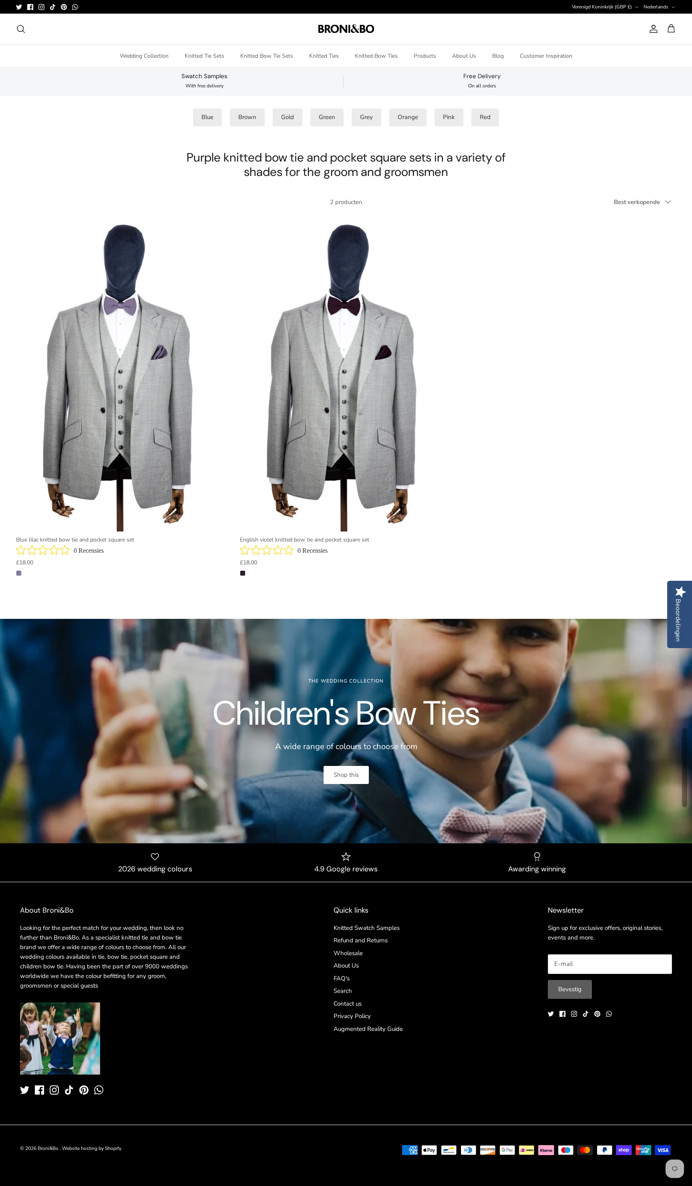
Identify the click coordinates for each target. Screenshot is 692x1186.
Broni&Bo (49, 1148)
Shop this (346, 775)
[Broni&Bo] (346, 29)
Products (425, 56)
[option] (346, 731)
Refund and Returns (361, 940)
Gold (287, 117)
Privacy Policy (352, 1016)
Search (343, 991)
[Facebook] (30, 7)
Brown (247, 117)
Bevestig (569, 989)
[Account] (652, 29)
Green (327, 117)
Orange (408, 117)
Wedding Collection (144, 56)
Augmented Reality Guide (368, 1029)
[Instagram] (41, 7)
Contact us (348, 1004)
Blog (498, 56)
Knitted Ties (324, 56)
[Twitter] (19, 7)
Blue (207, 117)
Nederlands (656, 7)
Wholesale (348, 953)
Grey (366, 117)
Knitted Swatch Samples (367, 928)
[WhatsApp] (75, 7)
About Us (464, 56)
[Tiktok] (53, 7)
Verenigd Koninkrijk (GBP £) (602, 7)
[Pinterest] (64, 7)
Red (485, 117)
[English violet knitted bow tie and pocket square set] (346, 373)
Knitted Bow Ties (376, 56)
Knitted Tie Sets (204, 56)
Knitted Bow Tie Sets (266, 56)
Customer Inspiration (546, 56)
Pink (449, 117)
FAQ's (342, 978)
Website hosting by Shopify (91, 1148)
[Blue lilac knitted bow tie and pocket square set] (122, 373)
